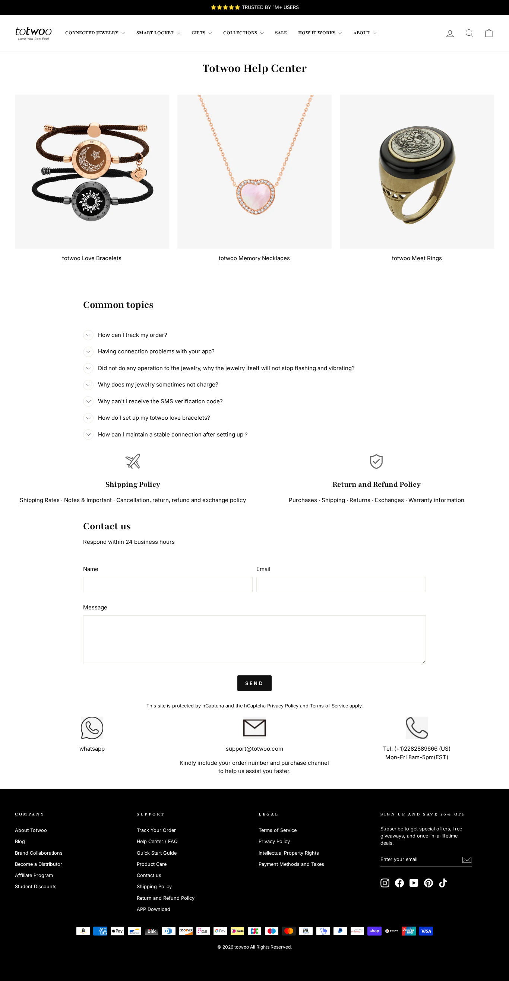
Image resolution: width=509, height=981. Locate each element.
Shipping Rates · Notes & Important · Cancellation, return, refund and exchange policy (133, 500)
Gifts (199, 33)
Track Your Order (156, 830)
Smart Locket (155, 33)
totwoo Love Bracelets (91, 258)
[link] (33, 33)
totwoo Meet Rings (417, 258)
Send (254, 683)
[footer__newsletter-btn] (467, 859)
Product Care (152, 864)
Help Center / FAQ (157, 841)
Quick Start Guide (157, 853)
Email (263, 568)
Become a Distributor (38, 864)
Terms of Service (329, 706)
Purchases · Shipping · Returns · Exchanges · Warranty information (376, 500)
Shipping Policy (154, 886)
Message (95, 607)
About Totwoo (31, 830)
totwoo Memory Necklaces (254, 258)
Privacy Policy (282, 706)
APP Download (153, 909)
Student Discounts (36, 886)
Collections (240, 33)
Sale (281, 33)
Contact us (149, 875)
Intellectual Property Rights (289, 853)
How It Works (317, 33)
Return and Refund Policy (166, 898)
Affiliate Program (34, 875)
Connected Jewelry (92, 33)
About (362, 33)
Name (90, 568)
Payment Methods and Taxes (291, 864)
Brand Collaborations (39, 853)
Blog (20, 841)
